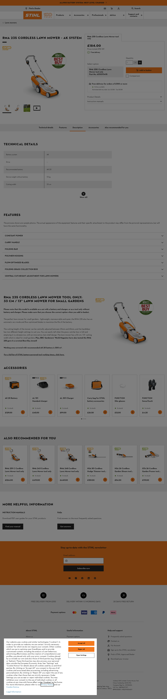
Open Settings (81, 655)
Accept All (81, 643)
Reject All (81, 649)
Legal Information (13, 692)
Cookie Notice (12, 687)
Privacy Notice (47, 684)
